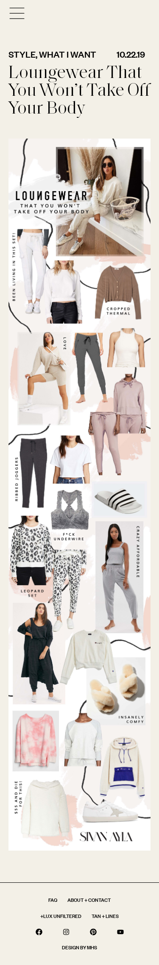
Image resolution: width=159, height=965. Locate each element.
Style (22, 54)
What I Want (67, 54)
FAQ (52, 900)
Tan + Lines (105, 916)
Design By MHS (79, 947)
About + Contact (89, 900)
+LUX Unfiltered (60, 916)
